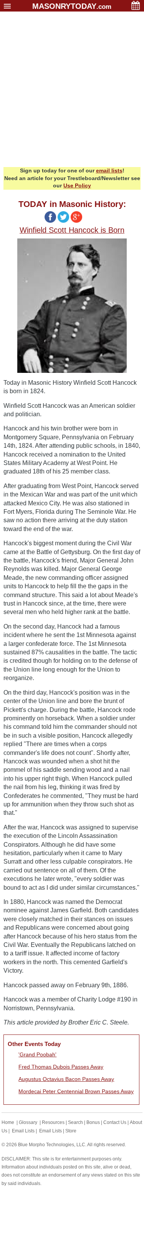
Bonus (93, 1122)
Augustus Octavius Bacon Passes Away (66, 1079)
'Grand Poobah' (37, 1054)
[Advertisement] (72, 91)
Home (8, 1122)
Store (70, 1131)
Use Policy (77, 185)
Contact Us (114, 1122)
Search (75, 1122)
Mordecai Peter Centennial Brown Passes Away (76, 1091)
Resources (53, 1122)
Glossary (28, 1122)
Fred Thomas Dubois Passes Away (60, 1067)
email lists (109, 170)
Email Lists (23, 1131)
